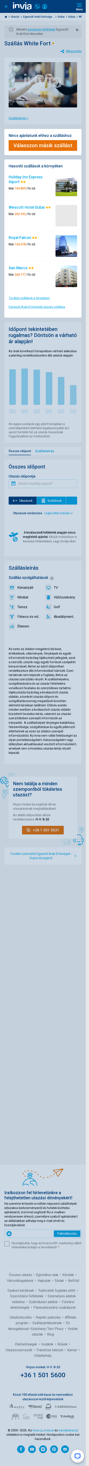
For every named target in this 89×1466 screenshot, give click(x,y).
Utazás (15, 16)
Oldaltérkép (43, 1356)
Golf (57, 607)
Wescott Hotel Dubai (27, 207)
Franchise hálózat (50, 1350)
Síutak (60, 1281)
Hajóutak (44, 1281)
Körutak (68, 1275)
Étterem (23, 626)
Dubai (61, 16)
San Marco (19, 268)
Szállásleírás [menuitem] (44, 451)
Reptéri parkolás (49, 1317)
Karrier (72, 1350)
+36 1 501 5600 (43, 1375)
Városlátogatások (20, 1281)
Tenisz (22, 607)
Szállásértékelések (47, 1323)
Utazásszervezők (19, 1350)
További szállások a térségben (29, 298)
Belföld (73, 1281)
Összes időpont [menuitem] (20, 451)
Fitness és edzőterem (29, 617)
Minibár (23, 597)
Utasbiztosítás (21, 1317)
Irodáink (47, 1344)
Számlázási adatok (44, 1302)
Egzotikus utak (47, 1275)
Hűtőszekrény (64, 597)
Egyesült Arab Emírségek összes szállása (37, 307)
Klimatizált (25, 588)
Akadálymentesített (65, 617)
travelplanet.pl (68, 1430)
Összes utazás (21, 1275)
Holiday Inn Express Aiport (26, 179)
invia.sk (49, 1430)
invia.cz (38, 1430)
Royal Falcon (20, 237)
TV (56, 588)
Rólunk (62, 1344)
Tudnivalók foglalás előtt (57, 1290)
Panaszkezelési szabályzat (54, 1307)
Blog (50, 1334)
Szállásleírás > (18, 118)
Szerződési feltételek (27, 1296)
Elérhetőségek (26, 1344)
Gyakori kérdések (21, 1290)
